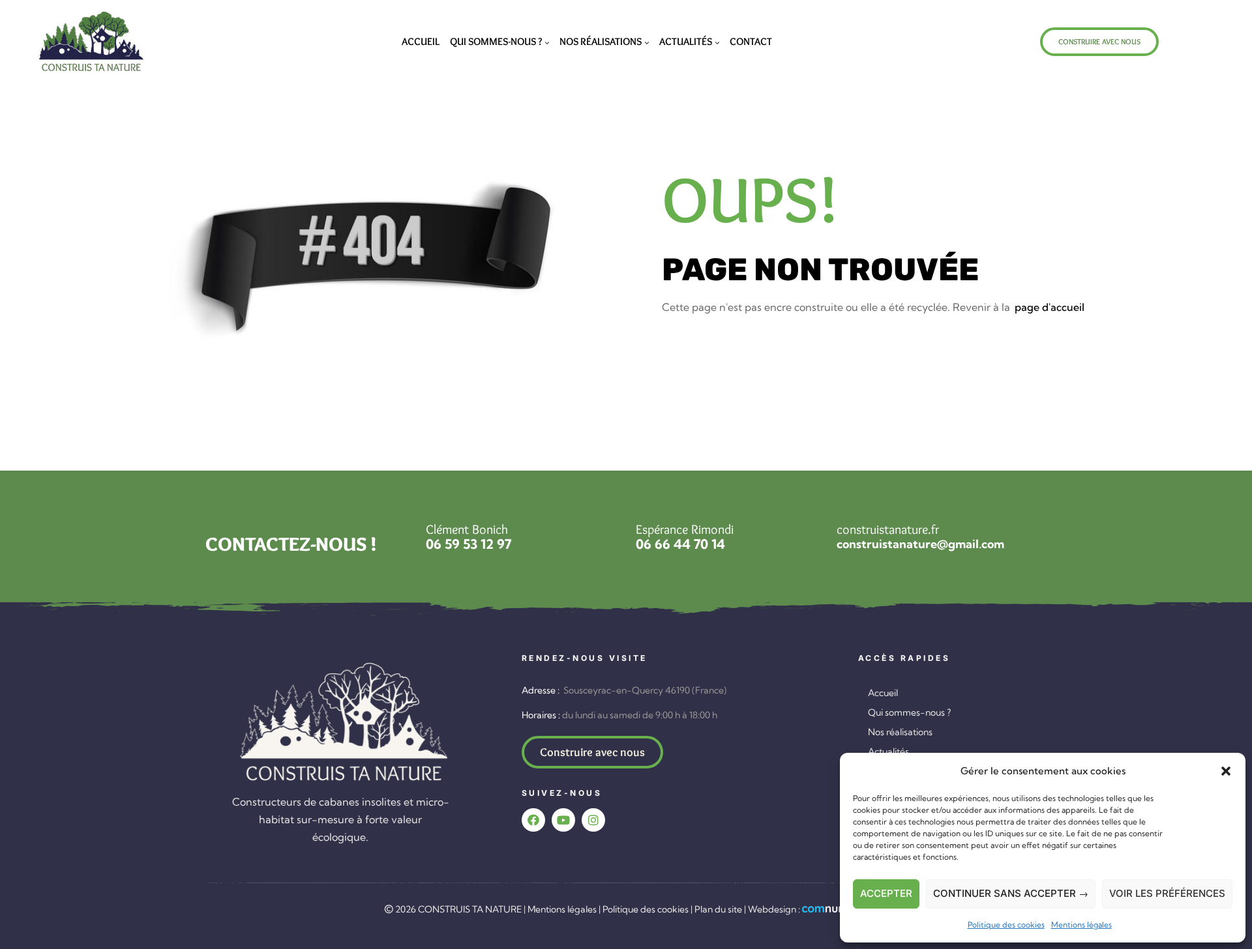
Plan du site (718, 909)
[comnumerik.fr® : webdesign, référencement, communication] (835, 909)
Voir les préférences (1167, 893)
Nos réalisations (900, 732)
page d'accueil (1049, 307)
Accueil (883, 693)
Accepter (886, 893)
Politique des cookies (1006, 924)
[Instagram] (593, 820)
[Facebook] (533, 820)
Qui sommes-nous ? (909, 712)
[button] (1225, 771)
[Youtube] (563, 820)
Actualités (888, 751)
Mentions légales (1081, 924)
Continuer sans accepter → (1010, 893)
